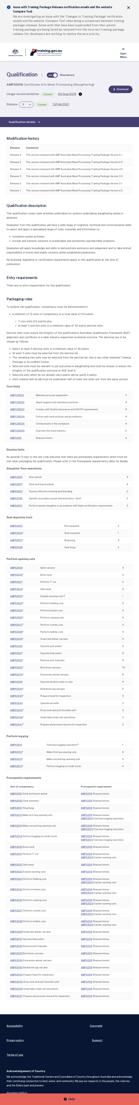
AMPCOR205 (17, 423)
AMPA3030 (16, 646)
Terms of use (15, 1054)
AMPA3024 (16, 603)
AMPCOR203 (17, 409)
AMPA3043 (16, 696)
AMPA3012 (16, 752)
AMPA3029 (16, 639)
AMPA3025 (16, 610)
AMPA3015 (16, 505)
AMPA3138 (16, 498)
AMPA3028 (16, 632)
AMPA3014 (16, 766)
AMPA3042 (16, 689)
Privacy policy (15, 1040)
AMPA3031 (16, 653)
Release (12, 104)
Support (97, 1040)
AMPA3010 (16, 744)
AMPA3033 (16, 667)
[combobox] (26, 105)
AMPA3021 (16, 582)
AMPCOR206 (17, 430)
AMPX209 (15, 438)
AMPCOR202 (17, 402)
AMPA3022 (16, 589)
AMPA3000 (16, 477)
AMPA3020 (16, 574)
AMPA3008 (16, 547)
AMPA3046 (16, 717)
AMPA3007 (16, 540)
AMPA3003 (16, 491)
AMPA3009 (16, 567)
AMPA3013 (16, 759)
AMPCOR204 (17, 416)
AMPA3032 (16, 660)
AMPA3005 (16, 526)
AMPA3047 (16, 724)
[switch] (52, 75)
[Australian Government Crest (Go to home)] (16, 52)
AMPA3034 (16, 674)
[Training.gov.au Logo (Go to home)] (44, 52)
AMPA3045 (16, 710)
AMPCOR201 (17, 395)
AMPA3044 (16, 703)
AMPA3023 (16, 596)
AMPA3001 (16, 484)
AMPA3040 (16, 681)
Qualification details (25, 122)
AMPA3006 (16, 533)
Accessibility (15, 1025)
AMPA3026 (16, 617)
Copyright (96, 1025)
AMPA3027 (16, 624)
